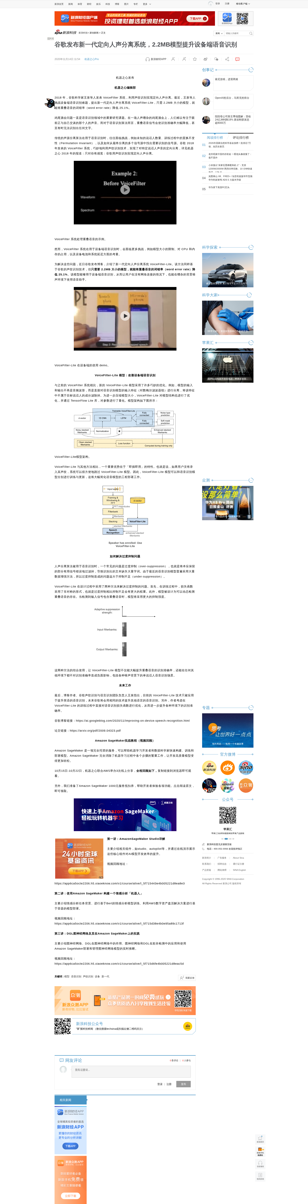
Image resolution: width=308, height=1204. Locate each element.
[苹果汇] (227, 785)
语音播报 (260, 1164)
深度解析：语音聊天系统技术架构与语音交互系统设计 (132, 1100)
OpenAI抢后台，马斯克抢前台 (232, 97)
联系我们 (206, 864)
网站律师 (222, 870)
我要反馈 (189, 978)
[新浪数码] (227, 768)
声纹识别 (88, 976)
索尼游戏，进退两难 (226, 79)
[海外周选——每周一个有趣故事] (227, 730)
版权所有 (236, 883)
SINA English (239, 870)
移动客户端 (241, 3)
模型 (66, 976)
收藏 (194, 59)
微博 (205, 59)
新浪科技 (83, 32)
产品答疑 (206, 870)
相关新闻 (65, 1100)
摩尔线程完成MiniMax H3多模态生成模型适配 (127, 1140)
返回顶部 (260, 1189)
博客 (117, 4)
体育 (80, 4)
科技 (108, 4)
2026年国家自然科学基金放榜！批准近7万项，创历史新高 (230, 145)
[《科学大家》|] (227, 318)
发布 (183, 1084)
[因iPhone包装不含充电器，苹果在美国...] (227, 365)
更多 (145, 4)
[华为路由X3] (227, 503)
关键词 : (59, 976)
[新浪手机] (246, 768)
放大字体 (184, 59)
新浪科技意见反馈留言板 (219, 844)
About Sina (238, 857)
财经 (89, 4)
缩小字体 (173, 59)
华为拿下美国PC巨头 (219, 187)
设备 (97, 976)
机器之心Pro (92, 59)
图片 (126, 4)
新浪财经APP (158, 59)
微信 (216, 59)
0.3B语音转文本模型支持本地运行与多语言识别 (155, 1179)
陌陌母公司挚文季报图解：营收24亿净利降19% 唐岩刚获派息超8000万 (233, 119)
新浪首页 (59, 4)
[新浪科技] (209, 768)
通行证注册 (238, 864)
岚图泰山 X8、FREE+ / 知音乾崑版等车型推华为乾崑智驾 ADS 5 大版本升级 (230, 178)
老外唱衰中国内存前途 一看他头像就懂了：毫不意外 (230, 156)
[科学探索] (209, 785)
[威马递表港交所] (227, 270)
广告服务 (222, 857)
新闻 (70, 4)
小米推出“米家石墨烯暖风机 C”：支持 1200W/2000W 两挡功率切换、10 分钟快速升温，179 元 (230, 169)
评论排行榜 (241, 137)
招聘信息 (222, 864)
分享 (227, 59)
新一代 (105, 976)
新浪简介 (206, 857)
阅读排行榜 (215, 137)
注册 (227, 3)
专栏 (135, 4)
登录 (160, 1084)
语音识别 (76, 976)
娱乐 (98, 4)
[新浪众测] (246, 785)
